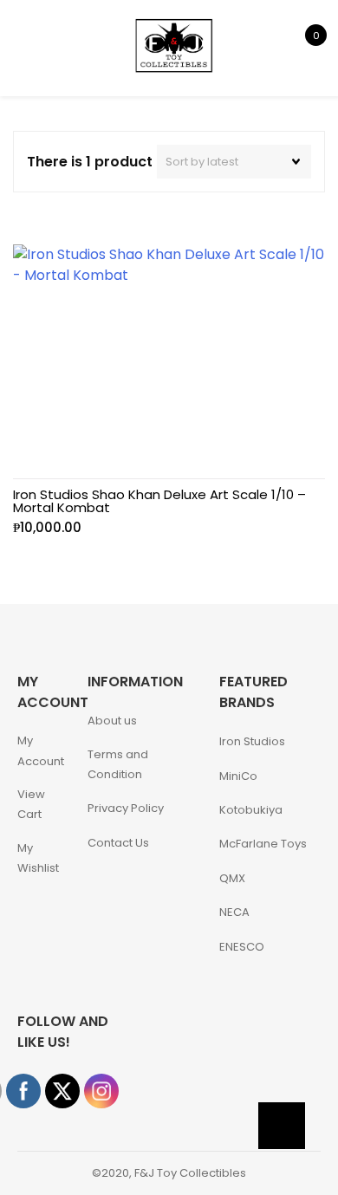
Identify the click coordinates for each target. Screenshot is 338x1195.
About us (112, 720)
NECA (234, 912)
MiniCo (238, 776)
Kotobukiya (251, 810)
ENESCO (241, 946)
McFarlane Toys (263, 843)
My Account (40, 750)
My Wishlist (38, 858)
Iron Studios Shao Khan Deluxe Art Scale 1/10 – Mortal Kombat (159, 501)
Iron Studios (252, 741)
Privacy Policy (126, 808)
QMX (232, 878)
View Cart (31, 804)
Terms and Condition (118, 764)
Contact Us (118, 843)
